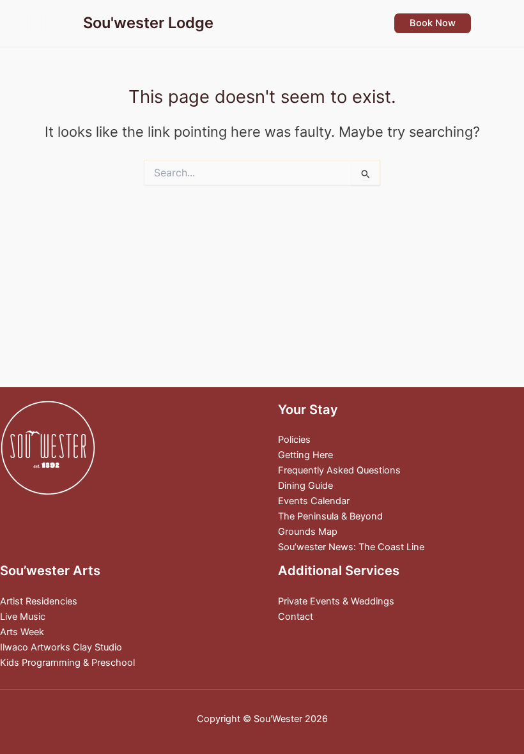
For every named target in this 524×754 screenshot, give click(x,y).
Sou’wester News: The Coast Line (351, 547)
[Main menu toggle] (497, 23)
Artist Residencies (38, 601)
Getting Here (305, 455)
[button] (433, 23)
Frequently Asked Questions (339, 470)
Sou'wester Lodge (148, 22)
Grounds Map (307, 531)
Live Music (22, 616)
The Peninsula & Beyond (330, 516)
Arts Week (22, 632)
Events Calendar (314, 501)
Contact (295, 616)
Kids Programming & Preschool (67, 662)
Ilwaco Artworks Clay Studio (61, 647)
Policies (294, 439)
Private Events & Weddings (336, 601)
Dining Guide (305, 485)
